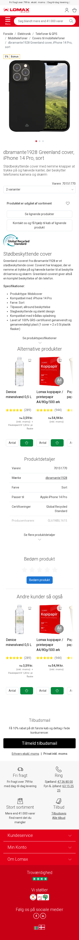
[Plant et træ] (43, 897)
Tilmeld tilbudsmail (39, 743)
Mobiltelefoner (18, 38)
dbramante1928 (56, 478)
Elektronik (24, 34)
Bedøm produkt (39, 580)
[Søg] (71, 21)
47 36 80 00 (65, 781)
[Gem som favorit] (29, 360)
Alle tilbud (58, 817)
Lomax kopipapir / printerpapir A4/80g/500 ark (49, 397)
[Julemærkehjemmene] (33, 897)
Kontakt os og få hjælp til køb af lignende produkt (39, 225)
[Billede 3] (43, 141)
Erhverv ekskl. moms (25, 753)
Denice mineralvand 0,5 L (19, 394)
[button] (11, 56)
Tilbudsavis (58, 813)
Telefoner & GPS (46, 34)
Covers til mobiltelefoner (48, 38)
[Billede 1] (36, 141)
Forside (8, 34)
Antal (12, 442)
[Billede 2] (39, 141)
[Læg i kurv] (26, 443)
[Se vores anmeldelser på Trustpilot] (40, 879)
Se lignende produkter (39, 214)
